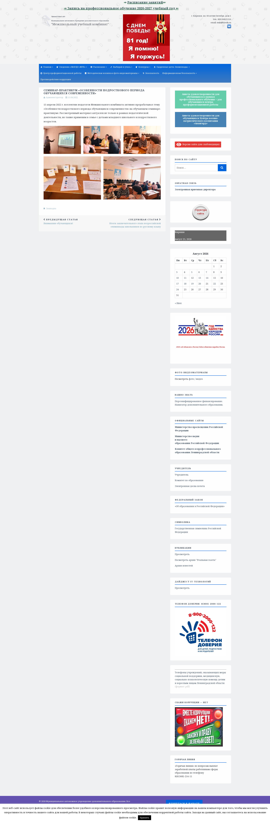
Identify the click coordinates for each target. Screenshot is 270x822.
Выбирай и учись (122, 67)
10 (177, 277)
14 (207, 277)
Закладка (51, 208)
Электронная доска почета (190, 486)
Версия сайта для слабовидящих (200, 144)
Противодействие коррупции (55, 79)
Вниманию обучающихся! (61, 221)
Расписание (99, 67)
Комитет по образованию (189, 480)
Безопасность (152, 73)
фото (191, 378)
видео (199, 378)
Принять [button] (144, 817)
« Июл (178, 303)
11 (185, 277)
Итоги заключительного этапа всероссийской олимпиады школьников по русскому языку (135, 223)
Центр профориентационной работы (62, 73)
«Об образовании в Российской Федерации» (200, 506)
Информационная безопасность (178, 73)
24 (177, 289)
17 (177, 283)
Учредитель (181, 474)
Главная (47, 67)
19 (192, 283)
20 (199, 283)
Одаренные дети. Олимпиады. (172, 67)
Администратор (54, 97)
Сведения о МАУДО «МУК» (72, 67)
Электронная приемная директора (195, 189)
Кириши (180, 232)
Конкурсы (143, 67)
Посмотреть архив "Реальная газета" (195, 559)
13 (199, 277)
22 (214, 283)
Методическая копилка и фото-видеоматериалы (113, 73)
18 (185, 283)
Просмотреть (182, 554)
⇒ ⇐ (129, 2)
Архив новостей (184, 565)
